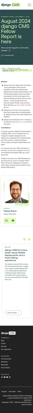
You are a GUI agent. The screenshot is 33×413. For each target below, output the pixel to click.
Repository (4, 365)
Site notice (12, 391)
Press (19, 391)
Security (4, 346)
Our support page (7, 148)
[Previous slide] (24, 239)
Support (4, 391)
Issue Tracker (5, 368)
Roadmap (4, 362)
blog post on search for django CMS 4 (16, 161)
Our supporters (6, 349)
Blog (2, 340)
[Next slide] (28, 239)
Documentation (6, 359)
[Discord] (13, 221)
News (3, 68)
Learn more (12, 313)
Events (3, 343)
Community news (14, 68)
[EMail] (6, 221)
